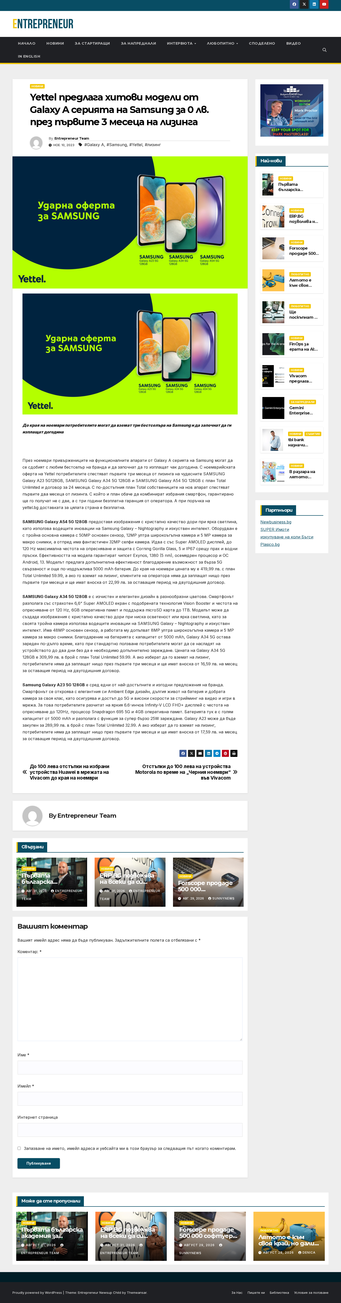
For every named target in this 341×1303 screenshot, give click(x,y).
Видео (293, 43)
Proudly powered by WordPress (37, 1293)
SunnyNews (223, 898)
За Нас (237, 1293)
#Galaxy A (94, 144)
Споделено (262, 43)
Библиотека (279, 1293)
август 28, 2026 (279, 1252)
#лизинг (153, 144)
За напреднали (138, 43)
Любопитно (221, 43)
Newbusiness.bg (275, 521)
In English (29, 56)
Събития (313, 434)
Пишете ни (256, 1293)
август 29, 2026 (200, 1245)
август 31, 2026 (41, 1245)
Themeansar (137, 1293)
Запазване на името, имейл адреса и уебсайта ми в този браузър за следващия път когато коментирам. (130, 1148)
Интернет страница (37, 1117)
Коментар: (29, 951)
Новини (55, 43)
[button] (325, 49)
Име (23, 1054)
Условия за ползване (311, 1293)
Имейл (25, 1086)
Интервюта (180, 43)
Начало (26, 43)
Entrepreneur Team (71, 138)
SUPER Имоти (274, 529)
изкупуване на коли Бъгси (286, 536)
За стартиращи (92, 43)
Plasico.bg (270, 544)
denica (309, 1252)
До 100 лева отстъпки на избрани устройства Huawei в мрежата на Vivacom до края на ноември (69, 772)
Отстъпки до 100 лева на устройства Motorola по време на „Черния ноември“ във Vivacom (183, 772)
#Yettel (135, 144)
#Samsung (117, 144)
